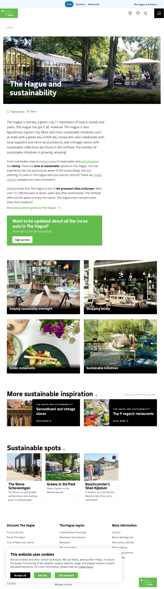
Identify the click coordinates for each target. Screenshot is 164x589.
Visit (69, 4)
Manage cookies (63, 584)
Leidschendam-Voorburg (73, 532)
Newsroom (93, 4)
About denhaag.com (122, 537)
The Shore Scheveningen (19, 485)
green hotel (48, 161)
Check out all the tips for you (140, 394)
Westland (65, 542)
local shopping (89, 161)
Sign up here (22, 239)
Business (80, 4)
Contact (116, 532)
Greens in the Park (61, 483)
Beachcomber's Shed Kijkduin (97, 485)
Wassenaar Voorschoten (72, 537)
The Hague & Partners (145, 4)
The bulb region (68, 547)
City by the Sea (15, 532)
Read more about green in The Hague (32, 208)
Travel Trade (118, 557)
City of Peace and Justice (20, 542)
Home (10, 27)
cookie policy (86, 566)
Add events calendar (123, 542)
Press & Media (119, 547)
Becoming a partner (122, 552)
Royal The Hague (16, 537)
